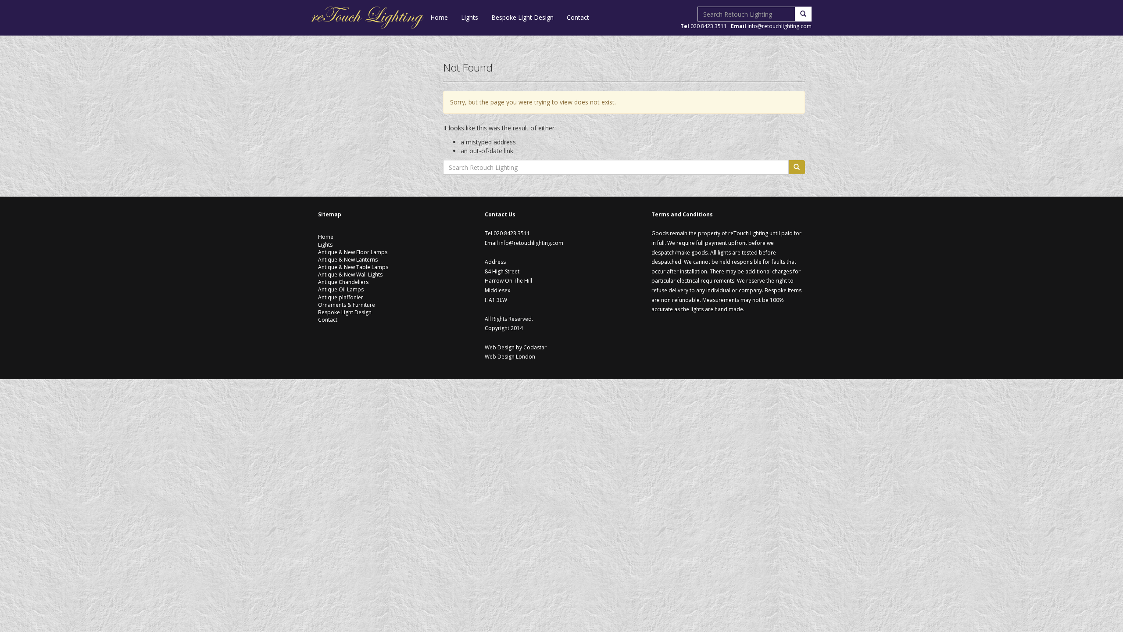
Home (439, 17)
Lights (469, 17)
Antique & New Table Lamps (353, 267)
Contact (578, 17)
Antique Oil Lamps (341, 289)
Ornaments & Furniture (346, 305)
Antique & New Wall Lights (350, 274)
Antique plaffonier (340, 297)
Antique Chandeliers (343, 282)
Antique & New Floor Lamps (352, 252)
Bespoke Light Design (522, 17)
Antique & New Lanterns (348, 259)
